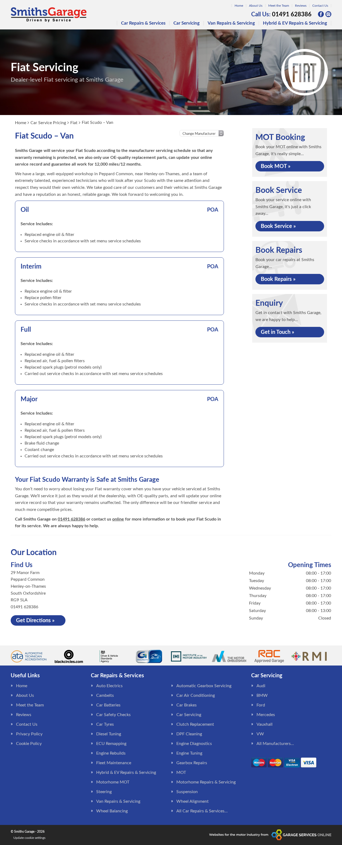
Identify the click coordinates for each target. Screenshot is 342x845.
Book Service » (278, 226)
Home (239, 5)
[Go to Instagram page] (328, 14)
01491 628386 (281, 14)
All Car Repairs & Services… (202, 811)
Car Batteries (108, 705)
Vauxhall (264, 724)
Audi (260, 686)
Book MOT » (275, 166)
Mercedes (265, 715)
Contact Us (320, 5)
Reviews (300, 5)
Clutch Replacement (195, 724)
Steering (104, 792)
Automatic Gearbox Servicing (203, 686)
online (118, 519)
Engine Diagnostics (194, 743)
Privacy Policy (29, 734)
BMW (262, 695)
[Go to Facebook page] (321, 14)
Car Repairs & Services (143, 23)
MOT (181, 772)
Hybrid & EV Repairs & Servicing (295, 23)
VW (260, 734)
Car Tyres (105, 724)
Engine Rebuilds (111, 753)
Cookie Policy (29, 743)
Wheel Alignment (192, 801)
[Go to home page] (49, 14)
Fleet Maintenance (113, 763)
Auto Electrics (109, 686)
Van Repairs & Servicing (231, 23)
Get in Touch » (277, 332)
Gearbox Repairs (191, 763)
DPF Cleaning (189, 734)
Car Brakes (186, 705)
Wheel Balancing (112, 811)
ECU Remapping (111, 743)
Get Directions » (35, 620)
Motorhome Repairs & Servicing (206, 782)
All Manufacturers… (275, 743)
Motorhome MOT (112, 782)
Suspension (187, 792)
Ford (260, 705)
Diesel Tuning (108, 734)
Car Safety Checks (113, 715)
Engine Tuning (189, 753)
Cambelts (105, 695)
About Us (255, 5)
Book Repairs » (278, 279)
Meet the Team (278, 5)
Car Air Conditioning (195, 695)
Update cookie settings (29, 837)
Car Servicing (186, 23)
